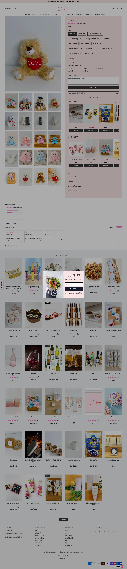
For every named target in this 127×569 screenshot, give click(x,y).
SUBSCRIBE (74, 289)
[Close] (82, 272)
